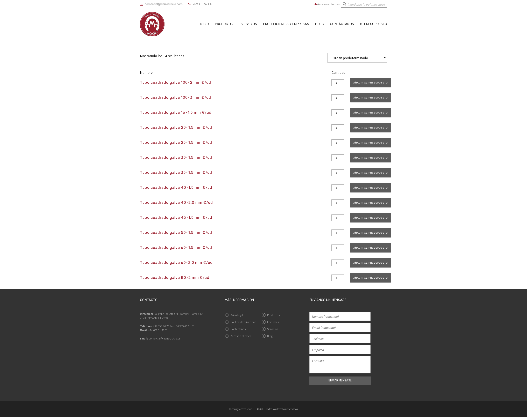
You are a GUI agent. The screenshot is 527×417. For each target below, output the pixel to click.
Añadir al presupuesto (370, 82)
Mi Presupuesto (373, 24)
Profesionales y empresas (286, 24)
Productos (224, 24)
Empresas (273, 322)
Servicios (249, 24)
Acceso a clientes (328, 4)
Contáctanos (342, 24)
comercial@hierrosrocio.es (164, 338)
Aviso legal (237, 315)
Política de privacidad (243, 322)
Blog (319, 24)
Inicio (204, 24)
